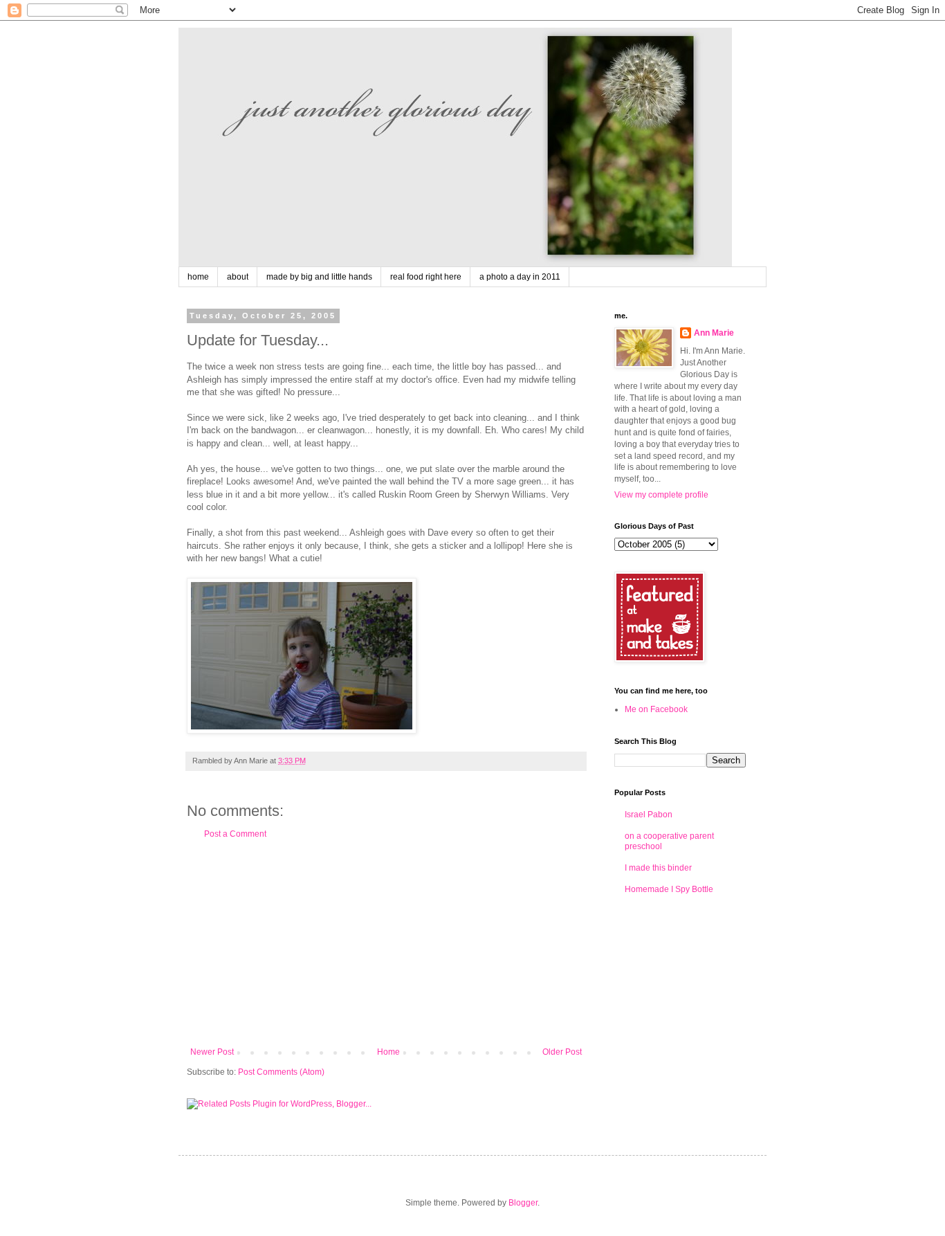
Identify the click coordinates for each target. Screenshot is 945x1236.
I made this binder (658, 868)
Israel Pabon (648, 814)
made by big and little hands (319, 277)
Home (388, 1052)
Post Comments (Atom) (281, 1072)
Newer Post (212, 1052)
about (237, 277)
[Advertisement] (386, 943)
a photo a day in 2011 (519, 277)
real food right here (425, 277)
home (198, 277)
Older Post (562, 1052)
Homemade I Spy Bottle (669, 889)
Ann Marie (714, 333)
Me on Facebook (656, 709)
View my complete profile (661, 495)
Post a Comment (235, 834)
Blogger (523, 1203)
